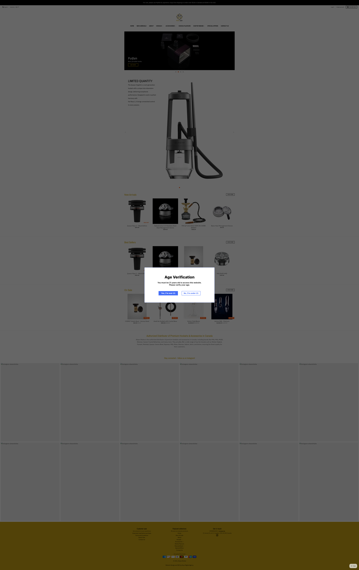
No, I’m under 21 (191, 293)
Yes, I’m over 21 (168, 293)
